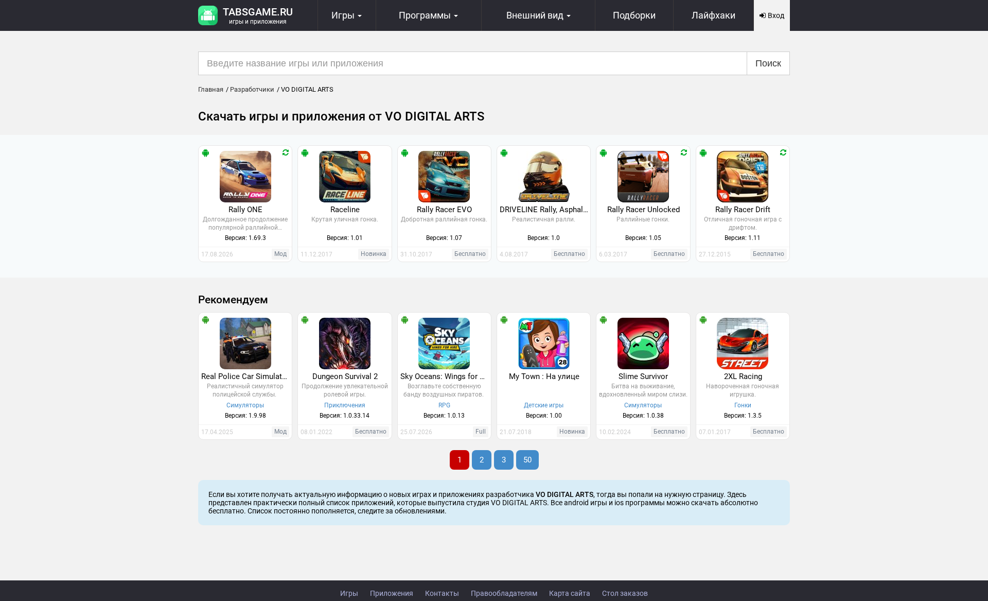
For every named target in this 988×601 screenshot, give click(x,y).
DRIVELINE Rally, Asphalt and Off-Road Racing (545, 209)
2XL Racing (743, 376)
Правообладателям (504, 593)
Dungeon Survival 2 (345, 376)
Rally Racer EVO (444, 209)
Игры (349, 593)
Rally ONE (245, 209)
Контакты (442, 593)
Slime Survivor (643, 376)
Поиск (768, 63)
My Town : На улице (544, 376)
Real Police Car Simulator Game (246, 376)
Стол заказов (625, 593)
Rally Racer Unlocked (643, 209)
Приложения (391, 593)
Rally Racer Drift (742, 209)
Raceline (345, 209)
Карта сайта (569, 593)
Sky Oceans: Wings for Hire (445, 376)
